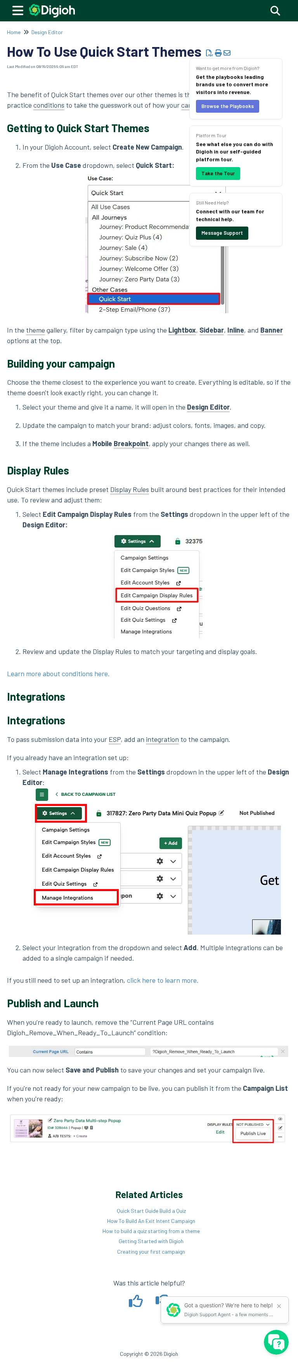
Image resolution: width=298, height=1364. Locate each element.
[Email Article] (227, 53)
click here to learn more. (163, 980)
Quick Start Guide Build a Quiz (151, 1210)
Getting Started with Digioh (151, 1241)
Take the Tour (218, 173)
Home (14, 32)
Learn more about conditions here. (58, 673)
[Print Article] (218, 53)
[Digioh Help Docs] (52, 7)
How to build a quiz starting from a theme (151, 1231)
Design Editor (47, 32)
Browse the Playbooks (227, 106)
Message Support (222, 233)
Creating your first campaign (151, 1251)
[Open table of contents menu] (19, 9)
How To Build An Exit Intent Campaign (151, 1220)
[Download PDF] (209, 53)
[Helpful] (136, 1303)
